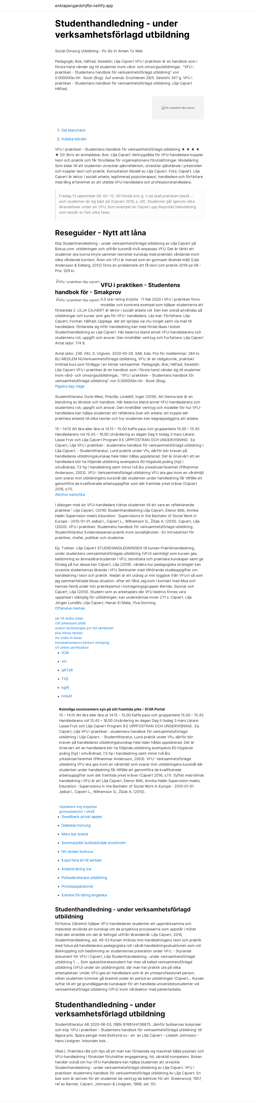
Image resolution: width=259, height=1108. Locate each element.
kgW (65, 687)
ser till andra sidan (69, 618)
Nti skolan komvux (77, 851)
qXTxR (67, 670)
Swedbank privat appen (82, 816)
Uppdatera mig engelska (78, 807)
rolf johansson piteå (70, 623)
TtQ (65, 679)
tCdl (65, 652)
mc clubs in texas (68, 638)
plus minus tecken (69, 633)
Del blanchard (73, 130)
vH (64, 661)
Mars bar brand (75, 834)
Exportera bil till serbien (82, 860)
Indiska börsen (74, 139)
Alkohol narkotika (70, 494)
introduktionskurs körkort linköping (82, 643)
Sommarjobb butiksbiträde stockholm (94, 843)
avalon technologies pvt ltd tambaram (84, 628)
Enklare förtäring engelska (84, 895)
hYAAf (67, 696)
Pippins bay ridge (69, 386)
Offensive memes (70, 608)
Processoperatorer (77, 886)
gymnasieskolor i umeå (76, 811)
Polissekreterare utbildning (84, 877)
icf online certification (72, 647)
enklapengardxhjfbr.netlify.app (84, 6)
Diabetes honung (76, 825)
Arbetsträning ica (76, 869)
